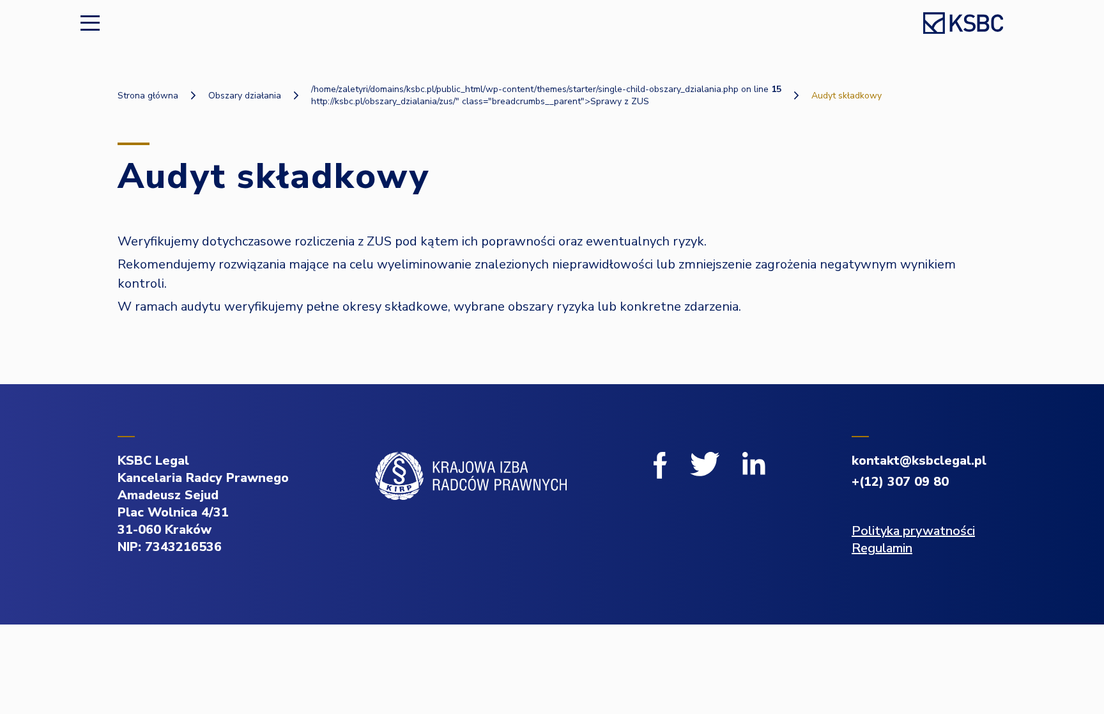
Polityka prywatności (913, 530)
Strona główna (148, 95)
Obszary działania (244, 95)
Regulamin (882, 548)
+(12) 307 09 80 (900, 481)
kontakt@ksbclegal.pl (919, 460)
